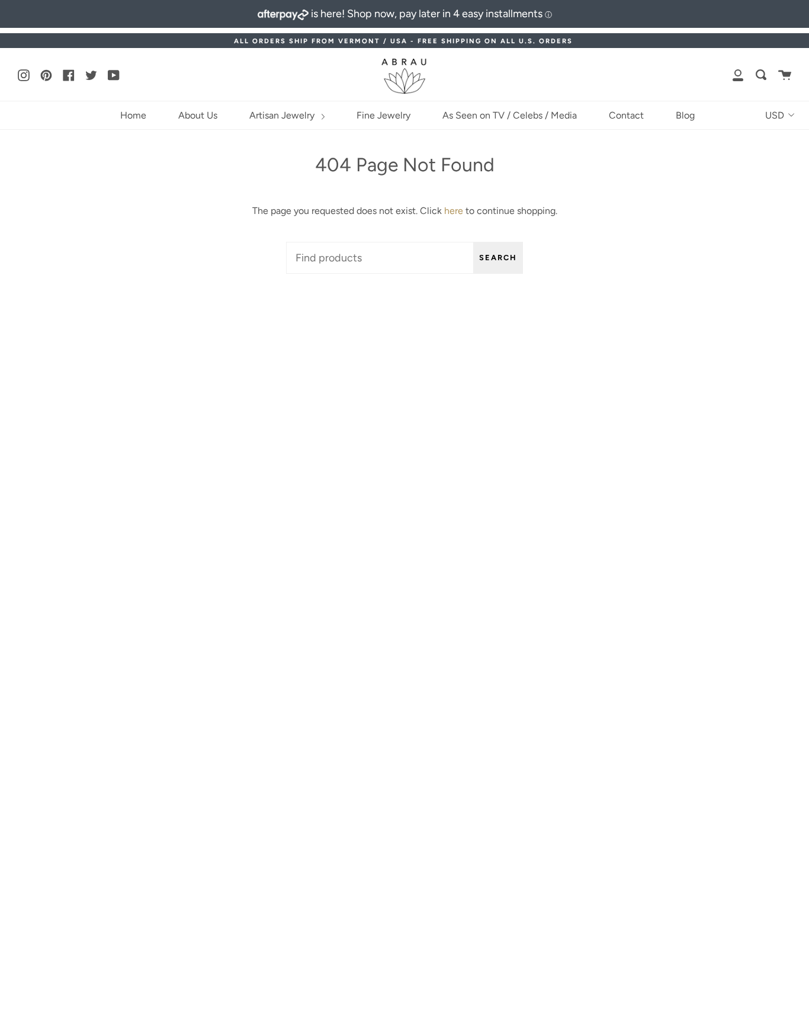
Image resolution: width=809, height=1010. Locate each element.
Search (498, 257)
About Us (197, 115)
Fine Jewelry (383, 115)
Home (133, 115)
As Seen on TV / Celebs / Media (509, 115)
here (453, 210)
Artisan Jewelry (283, 115)
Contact (626, 115)
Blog (685, 115)
